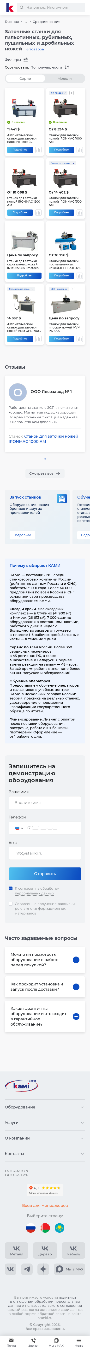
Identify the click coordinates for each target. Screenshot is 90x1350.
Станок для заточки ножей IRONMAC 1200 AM (23, 201)
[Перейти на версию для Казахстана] (59, 1228)
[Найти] (21, 7)
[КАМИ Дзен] (43, 1269)
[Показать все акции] (71, 93)
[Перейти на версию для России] (31, 1228)
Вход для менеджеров (45, 1205)
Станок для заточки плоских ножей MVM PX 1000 (64, 328)
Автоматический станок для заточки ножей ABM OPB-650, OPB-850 (23, 328)
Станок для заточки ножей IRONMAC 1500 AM (65, 201)
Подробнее (20, 149)
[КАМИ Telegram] (27, 1269)
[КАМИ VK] (10, 1269)
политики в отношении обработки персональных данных (44, 1301)
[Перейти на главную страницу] (10, 7)
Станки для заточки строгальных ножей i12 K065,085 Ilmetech (23, 264)
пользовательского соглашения (53, 1305)
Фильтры (13, 60)
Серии (25, 78)
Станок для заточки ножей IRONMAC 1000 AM (65, 139)
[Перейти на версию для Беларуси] (45, 1228)
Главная (12, 22)
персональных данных (34, 893)
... (26, 22)
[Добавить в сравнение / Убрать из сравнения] (38, 150)
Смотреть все (41, 473)
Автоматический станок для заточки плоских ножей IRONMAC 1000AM (21, 139)
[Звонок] (34, 1343)
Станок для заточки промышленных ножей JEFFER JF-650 (65, 264)
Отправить (45, 873)
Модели (65, 78)
